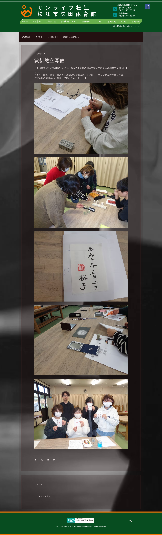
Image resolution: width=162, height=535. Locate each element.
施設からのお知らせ (71, 37)
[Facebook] (147, 6)
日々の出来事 (53, 37)
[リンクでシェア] (54, 459)
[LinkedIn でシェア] (48, 459)
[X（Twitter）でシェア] (41, 459)
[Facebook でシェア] (35, 459)
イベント (39, 37)
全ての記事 (26, 37)
